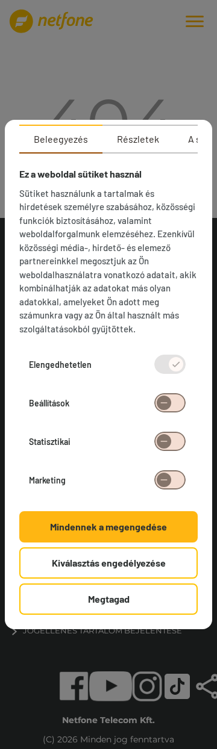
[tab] (60, 139)
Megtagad (109, 598)
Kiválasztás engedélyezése (109, 562)
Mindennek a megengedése (108, 526)
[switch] (170, 402)
